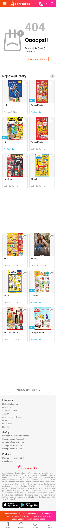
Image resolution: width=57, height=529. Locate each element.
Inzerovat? (6, 407)
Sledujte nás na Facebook (13, 439)
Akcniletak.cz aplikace (11, 417)
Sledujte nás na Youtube (12, 445)
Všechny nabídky (9, 411)
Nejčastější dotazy (10, 404)
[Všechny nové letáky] (52, 76)
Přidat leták (7, 424)
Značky (5, 414)
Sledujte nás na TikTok (12, 449)
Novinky (5, 427)
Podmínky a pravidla (23, 516)
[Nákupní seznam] (46, 3)
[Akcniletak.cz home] (20, 3)
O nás (4, 420)
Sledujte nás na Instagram (13, 442)
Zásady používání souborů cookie (31, 519)
